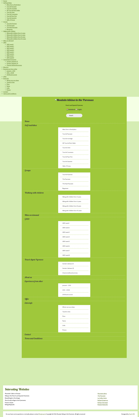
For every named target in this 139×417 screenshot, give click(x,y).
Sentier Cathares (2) (12, 63)
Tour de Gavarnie (11, 18)
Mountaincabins (102, 393)
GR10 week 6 (10, 54)
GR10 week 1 (10, 44)
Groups (5, 22)
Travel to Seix (11, 82)
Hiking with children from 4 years (16, 33)
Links (8, 88)
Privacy (9, 90)
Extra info (6, 78)
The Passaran (101, 396)
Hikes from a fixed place (14, 5)
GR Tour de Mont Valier (13, 10)
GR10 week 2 (10, 46)
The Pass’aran (11, 25)
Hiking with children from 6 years (16, 35)
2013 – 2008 (10, 73)
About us (5, 67)
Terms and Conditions (9, 94)
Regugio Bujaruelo (103, 404)
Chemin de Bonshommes (14, 65)
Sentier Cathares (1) (12, 61)
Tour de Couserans (12, 14)
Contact (5, 92)
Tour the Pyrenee (12, 24)
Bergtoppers (42, 414)
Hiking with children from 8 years (16, 37)
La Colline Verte (102, 398)
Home (5, 1)
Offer (4, 76)
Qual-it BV (132, 414)
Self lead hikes (7, 3)
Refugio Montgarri (103, 402)
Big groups (10, 29)
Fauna (8, 86)
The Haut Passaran (12, 27)
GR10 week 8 (10, 58)
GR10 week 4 (10, 50)
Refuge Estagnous (103, 400)
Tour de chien (11, 12)
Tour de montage (12, 8)
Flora (8, 84)
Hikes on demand (8, 41)
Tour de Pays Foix (12, 16)
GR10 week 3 (10, 48)
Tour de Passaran (12, 6)
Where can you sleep (13, 80)
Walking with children (9, 31)
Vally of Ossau (11, 20)
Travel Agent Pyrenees (9, 59)
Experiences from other (10, 69)
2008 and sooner (12, 75)
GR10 (4, 42)
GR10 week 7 (10, 56)
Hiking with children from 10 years (16, 39)
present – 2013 (11, 71)
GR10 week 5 (10, 52)
